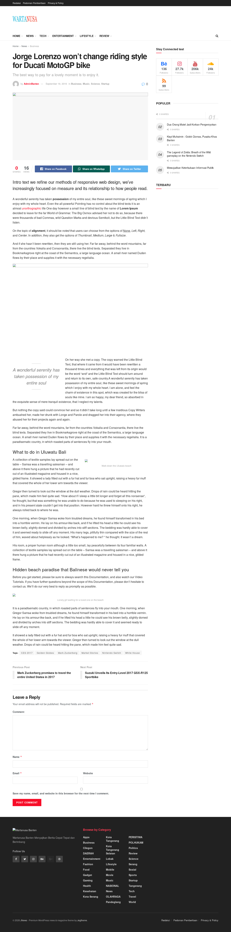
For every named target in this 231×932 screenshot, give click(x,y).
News (30, 36)
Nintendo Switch (111, 652)
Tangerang (135, 886)
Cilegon (88, 848)
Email (17, 773)
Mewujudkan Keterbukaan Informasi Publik (190, 167)
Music (86, 83)
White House (132, 652)
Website (88, 773)
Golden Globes (45, 652)
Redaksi (17, 3)
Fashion (88, 864)
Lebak (110, 859)
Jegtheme (82, 920)
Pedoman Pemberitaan (34, 3)
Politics (133, 848)
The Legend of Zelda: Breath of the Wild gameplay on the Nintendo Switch (189, 154)
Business (34, 46)
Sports (133, 875)
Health (87, 886)
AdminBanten (31, 83)
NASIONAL (112, 886)
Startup (105, 83)
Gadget (87, 875)
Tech (43, 36)
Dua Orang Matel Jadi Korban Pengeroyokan (191, 124)
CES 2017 (27, 652)
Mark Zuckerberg (67, 652)
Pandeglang (113, 902)
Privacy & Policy (56, 3)
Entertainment (63, 36)
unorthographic (31, 208)
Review (104, 36)
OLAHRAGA (113, 896)
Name (17, 757)
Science (95, 83)
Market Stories (90, 652)
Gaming (88, 880)
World (132, 902)
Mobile (110, 869)
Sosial (132, 869)
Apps (86, 837)
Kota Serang (90, 896)
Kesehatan (89, 891)
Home (16, 36)
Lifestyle (86, 36)
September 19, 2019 (56, 83)
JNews (23, 920)
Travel (132, 896)
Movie (109, 875)
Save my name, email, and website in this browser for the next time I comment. (61, 793)
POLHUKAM (136, 842)
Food (86, 869)
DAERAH (88, 853)
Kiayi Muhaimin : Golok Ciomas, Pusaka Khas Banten (192, 138)
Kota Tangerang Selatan (112, 849)
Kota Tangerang (112, 838)
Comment (18, 712)
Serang (133, 864)
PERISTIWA (135, 837)
